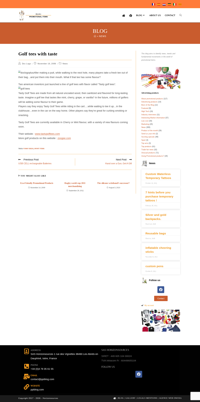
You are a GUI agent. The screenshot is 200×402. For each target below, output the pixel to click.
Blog (121, 398)
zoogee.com (64, 138)
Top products (146, 146)
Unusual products (148, 153)
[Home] (95, 36)
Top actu (144, 143)
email (34, 375)
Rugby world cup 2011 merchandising (74, 184)
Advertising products (149, 102)
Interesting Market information (153, 118)
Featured (144, 108)
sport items (39, 148)
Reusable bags (155, 233)
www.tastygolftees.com (47, 134)
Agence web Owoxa (170, 398)
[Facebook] (160, 289)
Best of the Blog (147, 105)
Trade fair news (147, 150)
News (102, 36)
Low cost (144, 121)
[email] (26, 376)
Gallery (130, 398)
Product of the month (149, 131)
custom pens (154, 266)
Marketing (145, 124)
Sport (143, 140)
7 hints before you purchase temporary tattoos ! (159, 196)
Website (35, 385)
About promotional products (152, 99)
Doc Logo (26, 64)
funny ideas (28, 148)
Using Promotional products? (152, 156)
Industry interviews (148, 115)
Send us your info (148, 134)
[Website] (26, 387)
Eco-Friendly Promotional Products (36, 183)
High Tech (145, 111)
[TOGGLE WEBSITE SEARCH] (180, 15)
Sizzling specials (148, 137)
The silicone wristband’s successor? (113, 183)
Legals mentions (147, 398)
